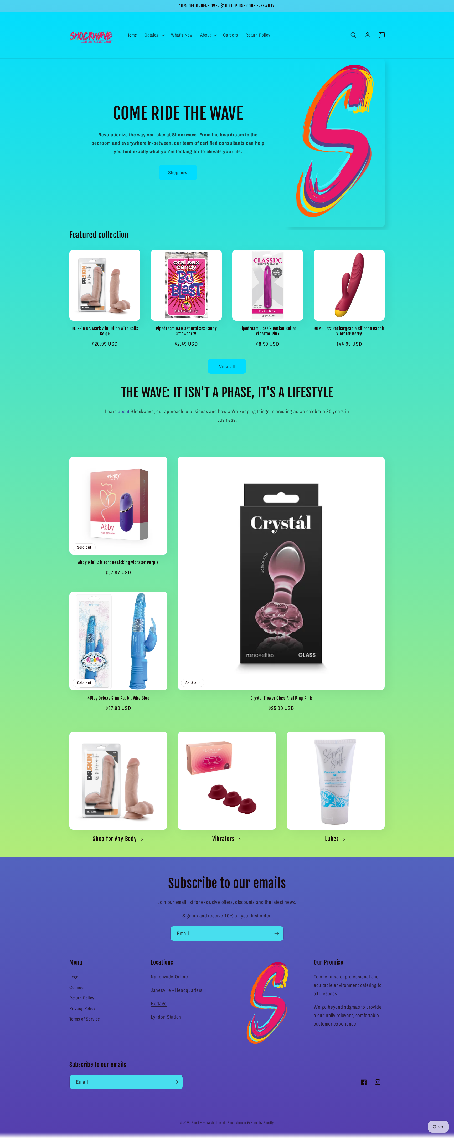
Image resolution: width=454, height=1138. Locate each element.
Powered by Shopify (260, 1123)
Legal (74, 977)
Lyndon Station (166, 1016)
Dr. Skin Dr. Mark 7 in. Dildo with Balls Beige (104, 331)
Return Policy (81, 998)
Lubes (332, 838)
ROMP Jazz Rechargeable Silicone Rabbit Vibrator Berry (349, 331)
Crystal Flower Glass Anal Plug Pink (281, 698)
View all (227, 366)
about (124, 411)
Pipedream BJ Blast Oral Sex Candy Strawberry (186, 331)
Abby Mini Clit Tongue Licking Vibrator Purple (118, 562)
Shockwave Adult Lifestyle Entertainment (219, 1123)
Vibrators (223, 838)
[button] (154, 35)
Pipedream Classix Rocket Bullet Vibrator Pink (267, 331)
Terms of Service (84, 1019)
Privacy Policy (82, 1008)
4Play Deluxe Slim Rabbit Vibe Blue (118, 698)
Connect (77, 987)
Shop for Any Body (115, 838)
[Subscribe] (276, 933)
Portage (159, 1003)
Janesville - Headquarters (177, 990)
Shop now (178, 172)
